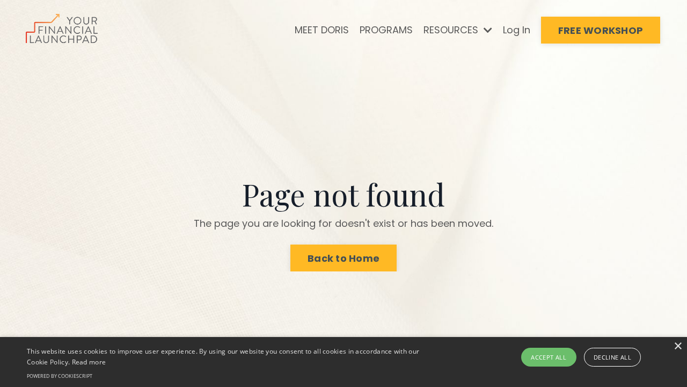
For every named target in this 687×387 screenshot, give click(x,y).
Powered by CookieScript (59, 375)
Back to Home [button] (343, 258)
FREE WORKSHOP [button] (600, 30)
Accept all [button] (548, 357)
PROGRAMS (386, 30)
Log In (516, 30)
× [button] (678, 346)
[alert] (343, 362)
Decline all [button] (612, 357)
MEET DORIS (322, 30)
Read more (89, 362)
